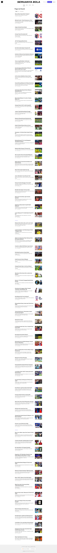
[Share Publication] (46, 2)
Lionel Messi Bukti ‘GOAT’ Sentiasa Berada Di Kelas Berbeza (24, 372)
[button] (24, 5)
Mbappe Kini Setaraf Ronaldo (21, 357)
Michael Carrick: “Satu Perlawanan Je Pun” (23, 20)
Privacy (26, 546)
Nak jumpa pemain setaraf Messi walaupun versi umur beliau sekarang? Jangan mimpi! (24, 374)
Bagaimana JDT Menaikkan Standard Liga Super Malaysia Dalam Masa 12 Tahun (23, 455)
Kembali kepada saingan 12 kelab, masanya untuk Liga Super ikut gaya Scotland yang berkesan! (24, 298)
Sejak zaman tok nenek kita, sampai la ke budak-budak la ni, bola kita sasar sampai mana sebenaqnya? (24, 336)
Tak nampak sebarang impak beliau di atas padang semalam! (24, 149)
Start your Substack (26, 548)
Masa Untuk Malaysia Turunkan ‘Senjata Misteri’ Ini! (23, 99)
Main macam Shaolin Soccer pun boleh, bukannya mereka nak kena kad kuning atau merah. (24, 396)
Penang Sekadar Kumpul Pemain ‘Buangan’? (24, 364)
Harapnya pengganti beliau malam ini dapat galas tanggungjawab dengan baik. (22, 63)
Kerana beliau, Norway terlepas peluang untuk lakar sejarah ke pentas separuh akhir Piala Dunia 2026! (24, 344)
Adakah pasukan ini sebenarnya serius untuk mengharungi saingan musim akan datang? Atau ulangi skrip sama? (24, 366)
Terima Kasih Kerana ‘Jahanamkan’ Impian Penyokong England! (23, 312)
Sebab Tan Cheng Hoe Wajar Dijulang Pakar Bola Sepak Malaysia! (24, 238)
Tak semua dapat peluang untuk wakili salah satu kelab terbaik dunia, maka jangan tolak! (23, 113)
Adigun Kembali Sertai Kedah (21, 27)
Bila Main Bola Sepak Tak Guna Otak (22, 189)
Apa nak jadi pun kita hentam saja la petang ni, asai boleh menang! (24, 268)
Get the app (33, 548)
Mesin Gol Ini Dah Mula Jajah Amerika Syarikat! (22, 197)
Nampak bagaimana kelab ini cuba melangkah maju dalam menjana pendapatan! (24, 127)
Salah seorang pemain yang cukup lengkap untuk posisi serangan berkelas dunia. (23, 449)
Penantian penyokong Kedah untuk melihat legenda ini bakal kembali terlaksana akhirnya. (24, 29)
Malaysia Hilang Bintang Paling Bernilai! (23, 118)
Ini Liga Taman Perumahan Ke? (21, 34)
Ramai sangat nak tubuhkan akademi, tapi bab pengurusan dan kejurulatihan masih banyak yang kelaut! (24, 418)
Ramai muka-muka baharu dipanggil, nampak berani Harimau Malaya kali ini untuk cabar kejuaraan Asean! (23, 352)
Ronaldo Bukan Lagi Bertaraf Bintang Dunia (24, 515)
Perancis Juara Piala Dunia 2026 (21, 423)
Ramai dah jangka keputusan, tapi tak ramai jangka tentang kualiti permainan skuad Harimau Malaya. (24, 85)
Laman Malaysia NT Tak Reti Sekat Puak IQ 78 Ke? (24, 213)
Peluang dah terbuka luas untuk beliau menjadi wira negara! (24, 275)
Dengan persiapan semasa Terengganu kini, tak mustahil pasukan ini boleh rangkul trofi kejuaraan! (23, 291)
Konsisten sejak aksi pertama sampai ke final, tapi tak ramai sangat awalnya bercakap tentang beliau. (24, 306)
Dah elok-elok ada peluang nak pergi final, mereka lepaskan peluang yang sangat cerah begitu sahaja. (24, 314)
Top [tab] (18, 11)
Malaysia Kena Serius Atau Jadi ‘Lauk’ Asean (24, 222)
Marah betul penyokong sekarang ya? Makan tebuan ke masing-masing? (23, 36)
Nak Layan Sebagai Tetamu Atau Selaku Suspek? (23, 501)
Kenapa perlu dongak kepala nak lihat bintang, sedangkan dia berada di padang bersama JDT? (24, 143)
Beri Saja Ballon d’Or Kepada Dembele (22, 447)
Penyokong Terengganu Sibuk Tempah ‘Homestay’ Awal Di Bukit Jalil (23, 289)
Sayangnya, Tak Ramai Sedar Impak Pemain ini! (24, 133)
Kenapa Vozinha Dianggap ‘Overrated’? (23, 182)
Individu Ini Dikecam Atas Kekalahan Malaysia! (24, 54)
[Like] (15, 17)
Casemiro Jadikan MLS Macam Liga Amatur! (24, 246)
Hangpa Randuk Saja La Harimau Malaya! (23, 266)
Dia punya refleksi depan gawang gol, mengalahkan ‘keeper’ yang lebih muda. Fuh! (24, 532)
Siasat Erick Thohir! (19, 319)
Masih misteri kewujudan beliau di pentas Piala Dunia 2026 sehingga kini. (24, 510)
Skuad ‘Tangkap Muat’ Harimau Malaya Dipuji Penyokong (24, 350)
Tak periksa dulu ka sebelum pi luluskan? (21, 15)
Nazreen (18, 276)
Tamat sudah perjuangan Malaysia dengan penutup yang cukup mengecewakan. (23, 56)
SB (17, 72)
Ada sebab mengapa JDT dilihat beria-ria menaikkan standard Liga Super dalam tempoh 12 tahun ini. (24, 457)
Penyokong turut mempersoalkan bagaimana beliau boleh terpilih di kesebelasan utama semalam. (24, 208)
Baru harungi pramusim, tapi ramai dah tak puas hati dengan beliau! (24, 178)
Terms (29, 546)
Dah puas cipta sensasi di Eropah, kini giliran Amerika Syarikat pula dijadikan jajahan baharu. (23, 199)
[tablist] (19, 11)
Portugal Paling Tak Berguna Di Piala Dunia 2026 (23, 380)
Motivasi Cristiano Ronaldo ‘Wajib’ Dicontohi (24, 470)
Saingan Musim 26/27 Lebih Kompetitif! (23, 105)
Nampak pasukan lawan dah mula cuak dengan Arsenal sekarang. (23, 78)
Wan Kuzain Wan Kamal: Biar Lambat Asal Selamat (23, 274)
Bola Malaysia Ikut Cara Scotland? (22, 296)
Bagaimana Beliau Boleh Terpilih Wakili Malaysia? (23, 205)
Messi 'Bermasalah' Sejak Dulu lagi (22, 169)
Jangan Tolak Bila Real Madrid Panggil (22, 111)
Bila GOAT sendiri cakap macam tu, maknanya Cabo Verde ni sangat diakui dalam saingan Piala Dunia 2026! (24, 403)
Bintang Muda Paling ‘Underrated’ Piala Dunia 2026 (24, 304)
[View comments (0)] (21, 17)
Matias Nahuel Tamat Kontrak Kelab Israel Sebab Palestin (23, 162)
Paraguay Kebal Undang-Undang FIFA (22, 394)
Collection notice (32, 546)
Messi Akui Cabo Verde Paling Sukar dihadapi (24, 401)
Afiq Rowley (20, 16)
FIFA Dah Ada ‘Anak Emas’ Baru (21, 408)
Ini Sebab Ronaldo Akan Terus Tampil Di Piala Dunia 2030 (24, 327)
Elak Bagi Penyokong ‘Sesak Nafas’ (22, 252)
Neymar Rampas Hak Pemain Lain (22, 508)
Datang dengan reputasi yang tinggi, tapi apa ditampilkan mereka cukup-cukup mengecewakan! (24, 382)
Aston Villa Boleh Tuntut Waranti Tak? (23, 175)
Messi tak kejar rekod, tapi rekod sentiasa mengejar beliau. (24, 523)
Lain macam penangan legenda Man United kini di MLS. (23, 247)
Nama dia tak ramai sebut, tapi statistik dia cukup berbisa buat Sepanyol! (24, 487)
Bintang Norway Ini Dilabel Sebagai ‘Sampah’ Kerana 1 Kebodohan (24, 342)
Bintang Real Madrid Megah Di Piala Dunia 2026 (23, 463)
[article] (28, 16)
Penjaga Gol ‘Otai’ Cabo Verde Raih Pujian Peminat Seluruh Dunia (23, 529)
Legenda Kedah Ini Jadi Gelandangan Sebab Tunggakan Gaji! (24, 230)
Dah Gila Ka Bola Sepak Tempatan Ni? (22, 47)
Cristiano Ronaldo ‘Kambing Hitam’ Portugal (24, 440)
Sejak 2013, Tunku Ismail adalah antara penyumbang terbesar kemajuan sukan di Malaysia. (23, 93)
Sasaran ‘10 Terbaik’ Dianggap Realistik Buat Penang (24, 281)
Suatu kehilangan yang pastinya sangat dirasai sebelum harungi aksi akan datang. (23, 120)
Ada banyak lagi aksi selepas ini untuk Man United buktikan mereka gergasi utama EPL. (24, 22)
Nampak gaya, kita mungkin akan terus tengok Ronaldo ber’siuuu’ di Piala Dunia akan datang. (23, 329)
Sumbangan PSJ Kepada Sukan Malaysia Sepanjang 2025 (23, 90)
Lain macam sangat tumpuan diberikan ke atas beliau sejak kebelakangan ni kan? (24, 184)
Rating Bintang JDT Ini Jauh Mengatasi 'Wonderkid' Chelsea (23, 141)
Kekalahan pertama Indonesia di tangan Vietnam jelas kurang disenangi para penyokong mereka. (24, 191)
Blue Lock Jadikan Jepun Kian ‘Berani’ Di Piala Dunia (24, 433)
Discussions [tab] (21, 11)
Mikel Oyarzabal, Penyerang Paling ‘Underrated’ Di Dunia (22, 485)
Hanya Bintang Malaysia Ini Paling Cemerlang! (24, 83)
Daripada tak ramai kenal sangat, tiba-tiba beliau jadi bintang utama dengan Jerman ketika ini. (24, 495)
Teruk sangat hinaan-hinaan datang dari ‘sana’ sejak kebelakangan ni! (23, 216)
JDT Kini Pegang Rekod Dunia (21, 41)
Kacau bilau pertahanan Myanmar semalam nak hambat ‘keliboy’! (23, 261)
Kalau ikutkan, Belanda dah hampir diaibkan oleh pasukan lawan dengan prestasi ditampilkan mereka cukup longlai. (24, 539)
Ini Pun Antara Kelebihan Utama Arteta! (23, 76)
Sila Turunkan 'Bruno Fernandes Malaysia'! (23, 154)
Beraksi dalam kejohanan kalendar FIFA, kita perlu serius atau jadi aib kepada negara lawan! (23, 225)
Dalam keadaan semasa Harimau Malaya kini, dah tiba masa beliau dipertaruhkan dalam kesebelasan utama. (24, 156)
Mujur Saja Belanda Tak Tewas (21, 536)
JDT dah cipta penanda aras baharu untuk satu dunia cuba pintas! (24, 43)
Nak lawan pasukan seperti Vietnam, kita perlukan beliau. (24, 100)
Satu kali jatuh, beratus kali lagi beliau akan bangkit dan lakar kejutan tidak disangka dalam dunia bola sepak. (24, 472)
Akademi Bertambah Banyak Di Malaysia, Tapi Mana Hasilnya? (24, 416)
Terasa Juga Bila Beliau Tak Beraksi (22, 61)
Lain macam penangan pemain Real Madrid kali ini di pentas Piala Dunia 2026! (24, 465)
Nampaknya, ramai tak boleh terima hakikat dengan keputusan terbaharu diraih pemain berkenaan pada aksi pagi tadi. (24, 410)
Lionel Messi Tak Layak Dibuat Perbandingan (24, 522)
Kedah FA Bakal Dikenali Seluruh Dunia (23, 125)
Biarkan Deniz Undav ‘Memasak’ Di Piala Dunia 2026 (24, 493)
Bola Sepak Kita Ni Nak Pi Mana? (21, 334)
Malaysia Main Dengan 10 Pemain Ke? (22, 148)
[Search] (44, 2)
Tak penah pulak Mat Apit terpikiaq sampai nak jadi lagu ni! (24, 49)
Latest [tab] (16, 11)
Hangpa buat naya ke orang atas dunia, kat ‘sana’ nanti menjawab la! (23, 233)
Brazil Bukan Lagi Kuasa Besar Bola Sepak (23, 387)
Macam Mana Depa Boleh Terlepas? (22, 13)
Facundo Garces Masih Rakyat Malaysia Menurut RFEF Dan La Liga (23, 68)
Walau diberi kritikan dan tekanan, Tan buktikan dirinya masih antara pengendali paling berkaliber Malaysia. (23, 241)
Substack (24, 551)
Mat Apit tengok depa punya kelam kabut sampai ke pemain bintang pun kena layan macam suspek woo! (24, 503)
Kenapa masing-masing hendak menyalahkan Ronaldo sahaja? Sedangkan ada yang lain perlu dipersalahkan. (23, 442)
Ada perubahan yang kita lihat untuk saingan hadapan (23, 106)
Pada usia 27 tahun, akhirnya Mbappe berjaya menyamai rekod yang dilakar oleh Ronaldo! (23, 359)
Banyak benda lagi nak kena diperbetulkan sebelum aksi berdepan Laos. (23, 254)
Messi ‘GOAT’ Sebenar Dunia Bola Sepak (23, 477)
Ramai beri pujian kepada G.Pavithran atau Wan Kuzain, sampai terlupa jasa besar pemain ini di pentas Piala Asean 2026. (24, 135)
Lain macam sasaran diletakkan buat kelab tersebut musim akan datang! (24, 283)
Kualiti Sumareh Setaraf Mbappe (21, 259)
